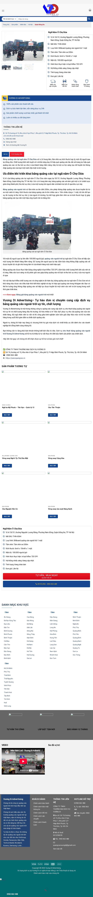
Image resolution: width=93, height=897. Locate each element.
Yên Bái (6, 689)
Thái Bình (7, 675)
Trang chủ (6, 24)
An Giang (7, 617)
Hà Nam (30, 645)
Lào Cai (52, 648)
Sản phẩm (14, 24)
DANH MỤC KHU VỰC (15, 604)
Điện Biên (30, 638)
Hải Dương (30, 655)
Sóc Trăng (76, 655)
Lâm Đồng (53, 624)
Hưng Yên (53, 638)
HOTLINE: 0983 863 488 (47, 584)
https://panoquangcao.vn (15, 358)
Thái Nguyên (8, 678)
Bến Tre (6, 627)
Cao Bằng (30, 617)
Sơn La (75, 651)
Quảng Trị (76, 648)
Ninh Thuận (77, 617)
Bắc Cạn (7, 648)
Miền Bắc (23, 24)
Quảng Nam (77, 641)
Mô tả (5, 154)
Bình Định (7, 658)
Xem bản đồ (57, 849)
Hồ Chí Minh (8, 668)
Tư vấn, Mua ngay (46, 576)
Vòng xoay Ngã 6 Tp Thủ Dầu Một (15, 458)
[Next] (41, 46)
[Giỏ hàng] (90, 10)
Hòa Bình (53, 634)
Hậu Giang (53, 617)
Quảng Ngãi (77, 645)
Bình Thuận (8, 638)
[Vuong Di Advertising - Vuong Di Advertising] (46, 10)
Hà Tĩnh (29, 651)
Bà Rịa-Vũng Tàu (10, 620)
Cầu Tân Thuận (54, 407)
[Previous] (6, 46)
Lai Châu (53, 641)
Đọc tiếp (7, 415)
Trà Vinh (7, 699)
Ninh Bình (76, 620)
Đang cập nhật (11, 142)
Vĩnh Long (7, 706)
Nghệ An (76, 624)
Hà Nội (30, 24)
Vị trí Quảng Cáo (16, 154)
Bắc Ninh (7, 655)
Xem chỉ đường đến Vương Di (16, 145)
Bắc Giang (7, 651)
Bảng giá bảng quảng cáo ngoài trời (31, 295)
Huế (5, 703)
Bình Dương (8, 631)
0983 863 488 (11, 139)
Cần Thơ (7, 645)
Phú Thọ (76, 627)
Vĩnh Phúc (7, 685)
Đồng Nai (30, 631)
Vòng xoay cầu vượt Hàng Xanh (60, 509)
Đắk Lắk (29, 627)
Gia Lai (29, 658)
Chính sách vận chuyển (39, 817)
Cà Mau (6, 641)
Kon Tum (53, 658)
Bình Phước (8, 634)
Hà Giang (30, 641)
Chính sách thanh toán (39, 823)
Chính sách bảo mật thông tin (40, 808)
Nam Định (53, 651)
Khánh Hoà (54, 655)
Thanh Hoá (8, 692)
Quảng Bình (77, 638)
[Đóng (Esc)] (2, 883)
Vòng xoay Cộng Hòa (56, 458)
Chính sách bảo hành (41, 803)
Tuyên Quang (8, 682)
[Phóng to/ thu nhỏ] (9, 883)
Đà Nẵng (30, 624)
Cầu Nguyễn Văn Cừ (10, 509)
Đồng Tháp (31, 634)
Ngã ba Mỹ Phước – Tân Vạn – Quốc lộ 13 (18, 407)
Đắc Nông (30, 620)
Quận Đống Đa (40, 24)
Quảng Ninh (77, 631)
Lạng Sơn (53, 645)
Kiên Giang (53, 620)
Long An (53, 627)
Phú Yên (76, 634)
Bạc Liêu (7, 624)
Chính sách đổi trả (40, 813)
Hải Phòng (53, 631)
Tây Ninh (7, 696)
